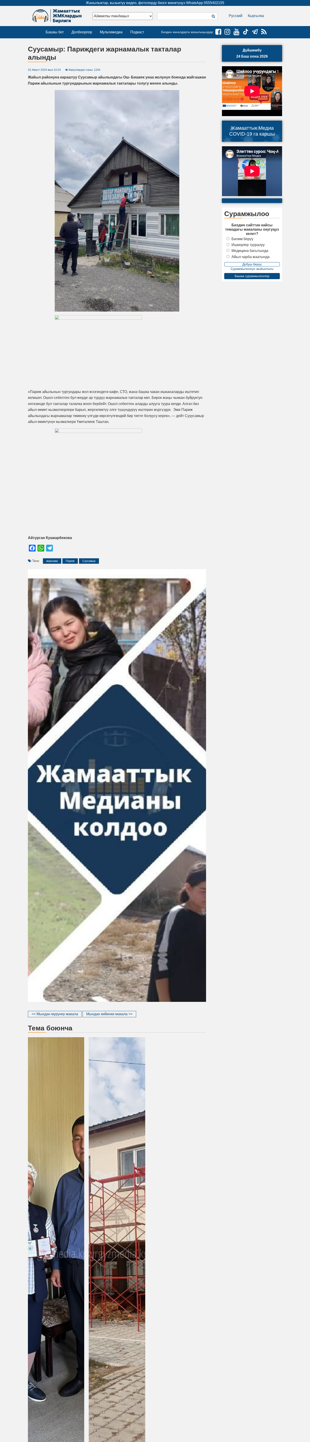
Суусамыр (89, 561)
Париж (70, 561)
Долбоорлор (81, 32)
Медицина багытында (249, 251)
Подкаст (137, 32)
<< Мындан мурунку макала (55, 1014)
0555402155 (214, 3)
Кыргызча (256, 16)
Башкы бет (55, 32)
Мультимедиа (111, 32)
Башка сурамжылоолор (252, 276)
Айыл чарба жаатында (250, 257)
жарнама (52, 561)
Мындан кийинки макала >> (109, 1014)
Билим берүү (242, 239)
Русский (235, 16)
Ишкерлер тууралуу (248, 245)
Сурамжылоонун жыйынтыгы (252, 269)
